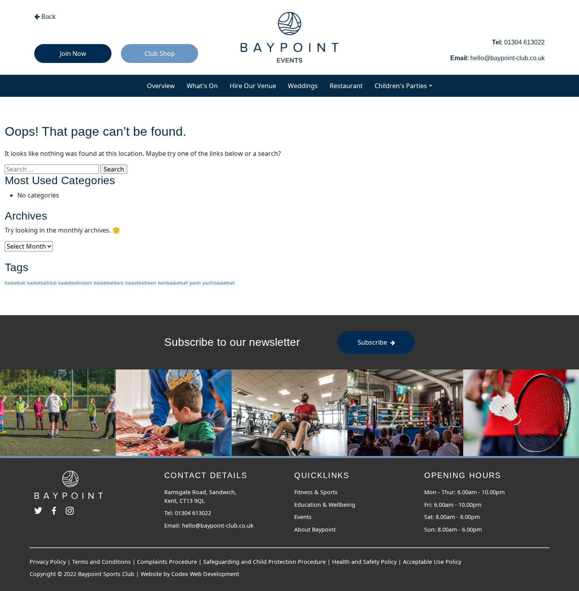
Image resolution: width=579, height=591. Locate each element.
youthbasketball (218, 283)
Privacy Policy (48, 561)
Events (303, 517)
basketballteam (140, 283)
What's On (205, 85)
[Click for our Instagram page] (70, 506)
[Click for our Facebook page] (57, 506)
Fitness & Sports (316, 492)
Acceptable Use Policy (432, 561)
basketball (15, 283)
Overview (164, 85)
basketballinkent (75, 283)
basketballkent (109, 283)
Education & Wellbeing (324, 504)
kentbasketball (173, 283)
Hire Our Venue (253, 85)
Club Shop (160, 53)
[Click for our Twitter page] (41, 506)
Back (48, 16)
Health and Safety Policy (364, 561)
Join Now (73, 53)
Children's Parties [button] (401, 85)
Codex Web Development (205, 574)
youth (195, 283)
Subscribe (373, 342)
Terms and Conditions (101, 561)
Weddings (303, 85)
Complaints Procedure (167, 561)
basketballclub (42, 283)
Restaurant (346, 85)
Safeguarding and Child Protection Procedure (264, 561)
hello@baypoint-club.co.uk (218, 525)
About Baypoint (315, 529)
